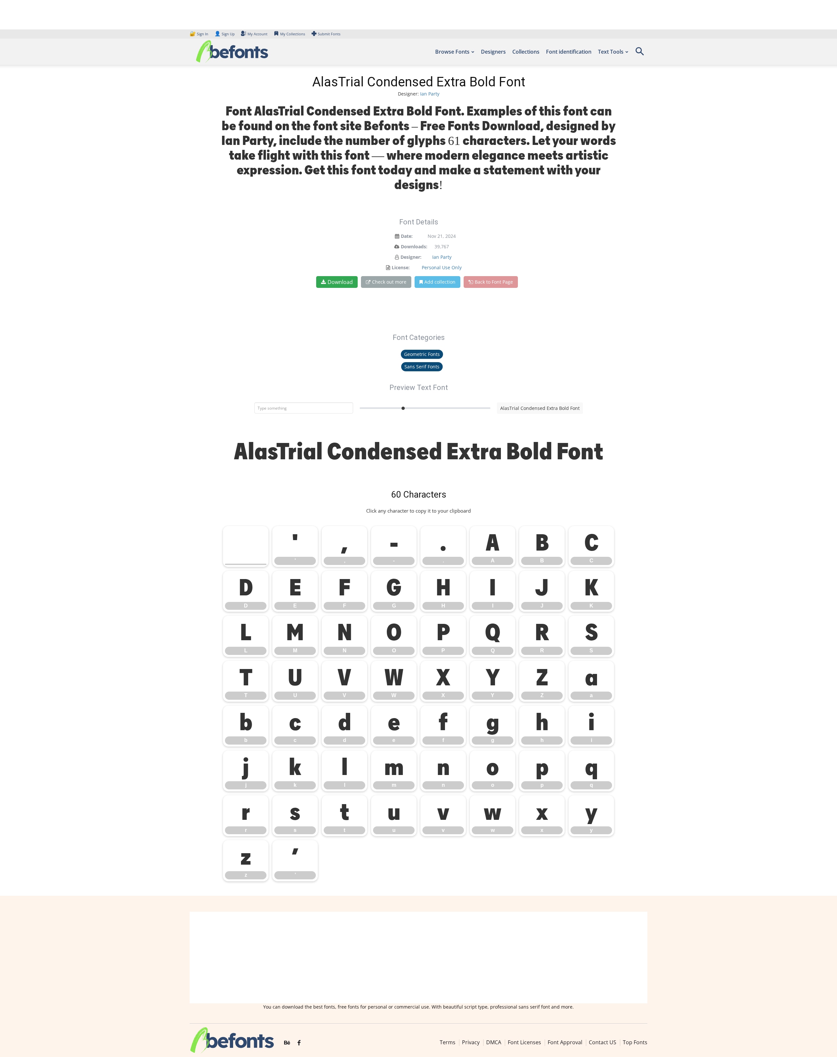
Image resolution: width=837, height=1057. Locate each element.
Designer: (411, 257)
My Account (257, 33)
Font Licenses (524, 1042)
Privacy (471, 1042)
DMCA (493, 1042)
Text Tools (610, 51)
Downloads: (414, 246)
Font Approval (565, 1042)
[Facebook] (299, 1042)
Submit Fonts (329, 33)
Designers (493, 51)
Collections (525, 51)
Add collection (439, 282)
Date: (407, 236)
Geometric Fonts (422, 354)
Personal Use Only (442, 267)
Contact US (602, 1042)
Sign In (199, 33)
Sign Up (224, 33)
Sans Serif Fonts (421, 366)
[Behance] (287, 1042)
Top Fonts (635, 1042)
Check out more (389, 282)
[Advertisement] (418, 957)
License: (401, 267)
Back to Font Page (494, 282)
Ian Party (429, 94)
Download (340, 282)
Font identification (568, 51)
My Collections (292, 33)
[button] (639, 53)
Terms (447, 1042)
